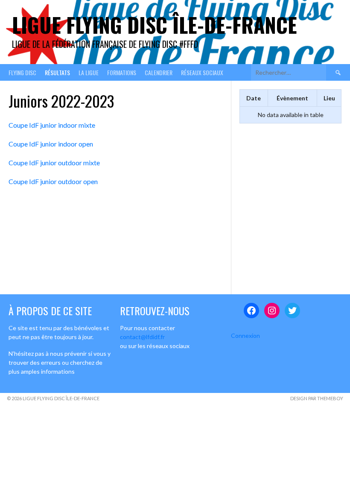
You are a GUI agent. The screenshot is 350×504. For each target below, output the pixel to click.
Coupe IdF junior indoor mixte (52, 125)
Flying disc (22, 72)
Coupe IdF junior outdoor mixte (54, 162)
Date (253, 98)
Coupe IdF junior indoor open (51, 144)
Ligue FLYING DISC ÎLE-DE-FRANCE (154, 24)
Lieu (329, 98)
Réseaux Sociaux (202, 72)
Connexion (245, 335)
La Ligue (89, 72)
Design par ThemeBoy (316, 398)
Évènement (292, 98)
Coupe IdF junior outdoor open (53, 181)
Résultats (57, 72)
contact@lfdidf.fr (142, 336)
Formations (121, 72)
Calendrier (158, 72)
